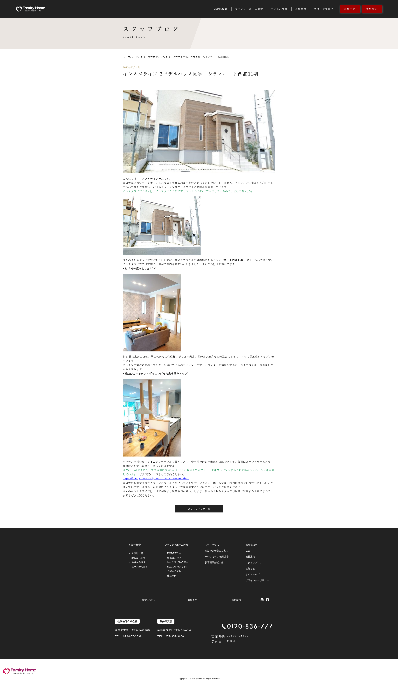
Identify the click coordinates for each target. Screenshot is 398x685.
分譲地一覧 (137, 553)
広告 (248, 550)
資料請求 (372, 9)
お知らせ (250, 568)
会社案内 (300, 9)
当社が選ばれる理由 (177, 562)
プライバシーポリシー (257, 580)
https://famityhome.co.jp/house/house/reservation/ (156, 478)
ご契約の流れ (174, 571)
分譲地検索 (221, 9)
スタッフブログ (324, 9)
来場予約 (350, 9)
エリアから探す (140, 566)
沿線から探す (139, 562)
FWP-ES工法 (174, 553)
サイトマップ (253, 574)
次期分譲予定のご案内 (216, 550)
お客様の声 (251, 544)
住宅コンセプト (175, 557)
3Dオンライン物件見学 (217, 556)
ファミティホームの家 (249, 9)
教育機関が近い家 (214, 562)
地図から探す (139, 557)
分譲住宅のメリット (177, 566)
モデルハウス (279, 9)
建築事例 (171, 575)
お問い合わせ (149, 600)
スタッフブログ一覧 (199, 508)
